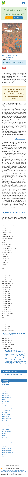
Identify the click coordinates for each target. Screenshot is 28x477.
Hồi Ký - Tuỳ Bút (6, 395)
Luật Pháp (5, 412)
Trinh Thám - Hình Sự (7, 448)
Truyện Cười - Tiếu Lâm (7, 450)
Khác (4, 399)
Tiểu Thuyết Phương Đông (8, 439)
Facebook (4, 374)
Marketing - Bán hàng (7, 414)
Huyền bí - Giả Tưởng (7, 397)
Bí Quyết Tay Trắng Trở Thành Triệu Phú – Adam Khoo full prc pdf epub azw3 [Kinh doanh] (15, 357)
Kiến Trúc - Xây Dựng (7, 403)
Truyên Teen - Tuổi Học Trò (8, 452)
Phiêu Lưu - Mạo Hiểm (7, 418)
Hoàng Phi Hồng (14, 473)
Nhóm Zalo (9, 18)
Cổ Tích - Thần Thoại (7, 384)
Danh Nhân (5, 388)
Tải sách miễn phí (5, 470)
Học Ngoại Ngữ (5, 393)
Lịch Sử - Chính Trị (6, 410)
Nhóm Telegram (17, 18)
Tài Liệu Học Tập (6, 425)
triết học (21, 76)
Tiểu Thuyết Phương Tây (7, 442)
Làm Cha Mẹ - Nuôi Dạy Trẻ (8, 408)
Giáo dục (4, 391)
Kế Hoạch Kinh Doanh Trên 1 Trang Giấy (14, 354)
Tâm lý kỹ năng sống (17, 471)
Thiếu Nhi (4, 433)
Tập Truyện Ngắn (6, 429)
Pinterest (12, 374)
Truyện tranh (5, 471)
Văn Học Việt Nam (6, 458)
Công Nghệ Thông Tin (7, 386)
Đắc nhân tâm (18, 470)
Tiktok (20, 374)
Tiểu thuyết (5, 437)
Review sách (5, 420)
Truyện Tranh (5, 454)
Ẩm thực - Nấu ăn (6, 382)
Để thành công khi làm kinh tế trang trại (14, 351)
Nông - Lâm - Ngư (6, 416)
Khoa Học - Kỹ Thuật (6, 401)
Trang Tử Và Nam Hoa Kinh (11, 350)
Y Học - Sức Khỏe (6, 461)
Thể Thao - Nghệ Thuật (7, 431)
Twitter (8, 374)
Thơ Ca (4, 435)
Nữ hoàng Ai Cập (7, 473)
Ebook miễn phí (12, 470)
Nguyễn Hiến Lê (9, 57)
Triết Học (8, 59)
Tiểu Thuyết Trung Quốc (7, 444)
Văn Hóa (4, 456)
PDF (4, 67)
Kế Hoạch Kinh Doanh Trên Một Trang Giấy (15, 353)
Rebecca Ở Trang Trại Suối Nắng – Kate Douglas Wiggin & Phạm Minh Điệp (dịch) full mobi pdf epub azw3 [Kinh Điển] (15, 361)
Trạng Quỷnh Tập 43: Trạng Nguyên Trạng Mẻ (15, 364)
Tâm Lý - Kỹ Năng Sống (7, 427)
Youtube (16, 374)
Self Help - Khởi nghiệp (7, 422)
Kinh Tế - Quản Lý (6, 405)
